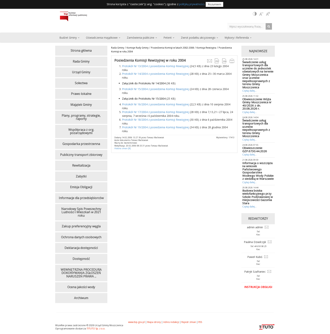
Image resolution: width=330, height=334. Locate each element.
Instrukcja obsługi (258, 287)
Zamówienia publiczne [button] (141, 37)
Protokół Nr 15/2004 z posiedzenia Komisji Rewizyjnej (155, 89)
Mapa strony (154, 322)
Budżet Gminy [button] (68, 37)
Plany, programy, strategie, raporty (81, 117)
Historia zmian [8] (122, 148)
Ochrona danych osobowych (81, 237)
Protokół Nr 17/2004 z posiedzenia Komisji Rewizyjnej (155, 112)
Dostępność (81, 259)
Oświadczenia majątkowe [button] (102, 37)
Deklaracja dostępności (81, 248)
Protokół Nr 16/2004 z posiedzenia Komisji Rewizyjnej (155, 104)
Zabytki (81, 176)
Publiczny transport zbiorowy (81, 155)
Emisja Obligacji (81, 187)
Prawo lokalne (81, 94)
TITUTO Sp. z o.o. (95, 328)
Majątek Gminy (81, 104)
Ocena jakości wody (81, 287)
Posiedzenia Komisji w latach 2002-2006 (172, 47)
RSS (200, 322)
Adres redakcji (171, 322)
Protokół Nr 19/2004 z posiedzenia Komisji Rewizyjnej (155, 127)
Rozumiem (214, 4)
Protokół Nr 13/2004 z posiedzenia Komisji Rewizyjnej (155, 66)
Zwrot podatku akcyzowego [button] (198, 37)
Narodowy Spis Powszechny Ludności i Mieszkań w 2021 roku (81, 212)
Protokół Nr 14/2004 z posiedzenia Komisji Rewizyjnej (155, 74)
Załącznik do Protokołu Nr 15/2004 (144, 98)
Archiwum (81, 298)
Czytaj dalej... (249, 90)
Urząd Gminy (81, 72)
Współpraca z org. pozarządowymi (81, 131)
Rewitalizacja (81, 165)
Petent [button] (167, 37)
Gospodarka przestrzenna (81, 144)
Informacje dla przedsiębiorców (81, 198)
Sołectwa (81, 83)
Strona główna (81, 50)
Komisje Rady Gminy (138, 47)
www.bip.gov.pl (136, 322)
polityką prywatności (191, 4)
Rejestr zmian (188, 322)
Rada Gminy (117, 47)
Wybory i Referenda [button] (237, 37)
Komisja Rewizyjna (206, 47)
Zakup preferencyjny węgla (81, 226)
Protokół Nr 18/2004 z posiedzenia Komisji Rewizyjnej (155, 119)
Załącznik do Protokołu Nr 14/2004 (144, 83)
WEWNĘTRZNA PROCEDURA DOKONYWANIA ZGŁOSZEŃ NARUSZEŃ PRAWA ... (81, 272)
